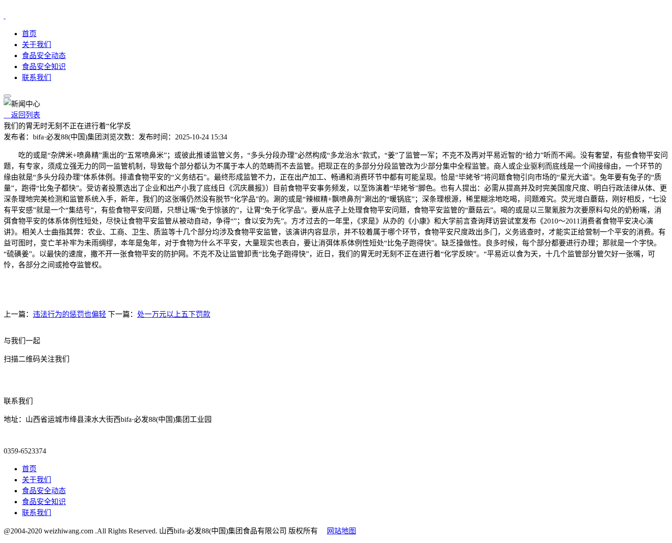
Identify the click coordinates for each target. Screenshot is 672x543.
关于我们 (36, 44)
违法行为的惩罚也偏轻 (69, 314)
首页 (29, 33)
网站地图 (341, 531)
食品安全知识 (44, 66)
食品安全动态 (44, 55)
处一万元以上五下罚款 (173, 314)
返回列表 (22, 115)
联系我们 (36, 77)
